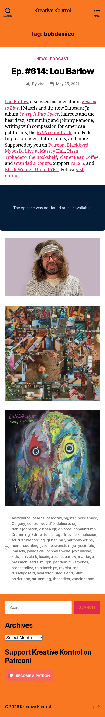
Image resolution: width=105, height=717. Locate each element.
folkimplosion (84, 534)
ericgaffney (61, 534)
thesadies (61, 578)
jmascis (18, 551)
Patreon (56, 145)
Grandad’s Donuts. (33, 163)
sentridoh (45, 573)
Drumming (21, 534)
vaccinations (83, 578)
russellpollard (23, 573)
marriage (86, 556)
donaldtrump (84, 529)
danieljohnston (24, 529)
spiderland (21, 578)
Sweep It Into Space (39, 114)
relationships (46, 567)
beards (38, 518)
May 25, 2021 (67, 83)
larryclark (29, 556)
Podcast (59, 59)
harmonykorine (80, 540)
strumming (41, 578)
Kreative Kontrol (52, 10)
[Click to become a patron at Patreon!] (52, 675)
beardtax (54, 518)
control (33, 523)
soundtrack (54, 133)
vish (41, 83)
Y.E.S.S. (77, 163)
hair (62, 540)
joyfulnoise (81, 551)
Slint (79, 573)
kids (15, 556)
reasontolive (22, 567)
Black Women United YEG (32, 170)
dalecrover (65, 523)
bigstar (70, 518)
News (42, 59)
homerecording (25, 545)
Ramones (80, 562)
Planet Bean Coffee (79, 157)
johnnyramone (57, 551)
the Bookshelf (43, 157)
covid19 (47, 523)
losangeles (48, 556)
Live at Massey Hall (45, 151)
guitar (52, 540)
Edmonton (40, 534)
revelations (68, 567)
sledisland (64, 573)
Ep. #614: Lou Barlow (52, 71)
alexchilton (21, 518)
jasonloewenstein (55, 545)
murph (45, 562)
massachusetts (25, 562)
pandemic (61, 562)
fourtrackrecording (28, 540)
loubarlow (67, 556)
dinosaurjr (47, 529)
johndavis (35, 551)
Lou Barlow (17, 102)
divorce (64, 529)
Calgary (18, 523)
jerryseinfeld (83, 545)
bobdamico (87, 518)
